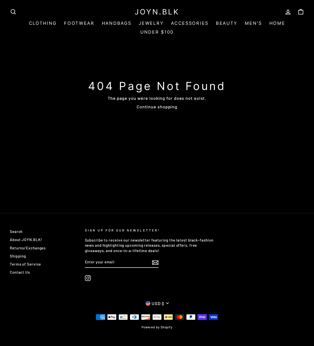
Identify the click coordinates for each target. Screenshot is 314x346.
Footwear (79, 23)
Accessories (190, 23)
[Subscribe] (155, 262)
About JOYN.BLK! (26, 239)
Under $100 (157, 32)
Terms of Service (25, 264)
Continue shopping (157, 106)
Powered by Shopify (157, 327)
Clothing (43, 23)
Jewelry (151, 23)
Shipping (18, 256)
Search (16, 231)
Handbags (116, 23)
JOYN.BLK (157, 11)
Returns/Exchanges (28, 248)
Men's (253, 23)
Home (277, 23)
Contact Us (20, 272)
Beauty (226, 23)
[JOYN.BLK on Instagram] (88, 278)
